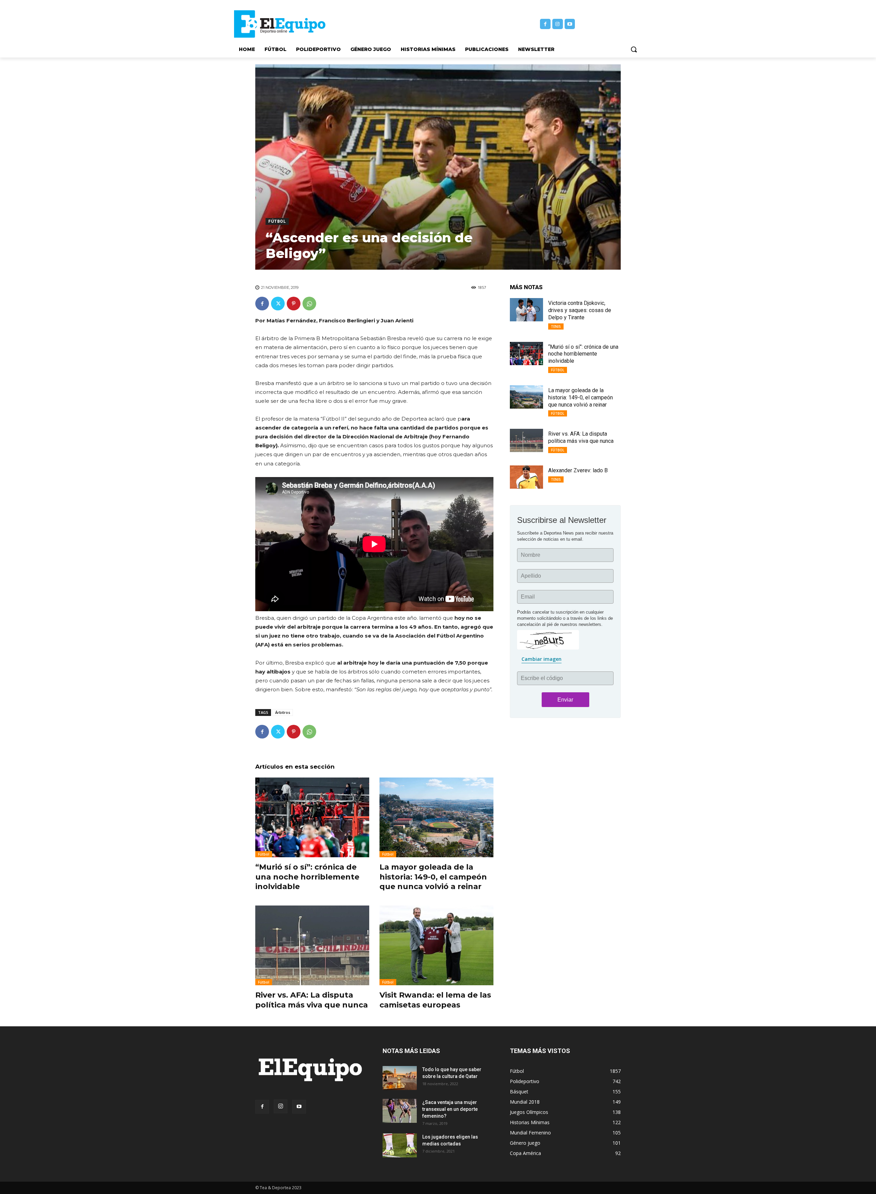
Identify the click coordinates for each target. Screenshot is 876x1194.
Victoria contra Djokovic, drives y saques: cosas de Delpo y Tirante (579, 310)
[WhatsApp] (309, 303)
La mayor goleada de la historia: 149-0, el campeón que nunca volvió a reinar (433, 876)
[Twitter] (278, 303)
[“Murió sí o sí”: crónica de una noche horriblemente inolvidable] (312, 817)
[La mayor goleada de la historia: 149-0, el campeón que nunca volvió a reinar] (436, 817)
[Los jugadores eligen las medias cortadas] (400, 1145)
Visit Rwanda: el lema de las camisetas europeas (435, 1000)
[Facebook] (545, 24)
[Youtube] (570, 24)
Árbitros (282, 712)
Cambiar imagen (541, 659)
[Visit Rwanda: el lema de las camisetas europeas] (436, 945)
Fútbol (277, 221)
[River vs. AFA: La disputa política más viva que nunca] (312, 945)
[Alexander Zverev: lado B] (526, 477)
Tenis (556, 326)
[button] (634, 49)
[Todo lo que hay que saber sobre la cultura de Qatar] (400, 1078)
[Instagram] (557, 24)
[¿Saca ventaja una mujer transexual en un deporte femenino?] (400, 1111)
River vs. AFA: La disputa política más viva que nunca (311, 1000)
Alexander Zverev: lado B (578, 470)
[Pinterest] (293, 303)
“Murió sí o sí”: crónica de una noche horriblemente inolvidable (307, 876)
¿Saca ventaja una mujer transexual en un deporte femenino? (450, 1109)
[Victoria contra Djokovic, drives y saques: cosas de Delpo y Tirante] (526, 309)
